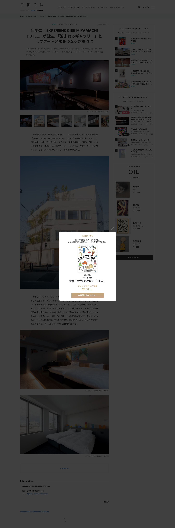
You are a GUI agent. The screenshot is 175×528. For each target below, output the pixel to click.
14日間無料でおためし (87, 295)
